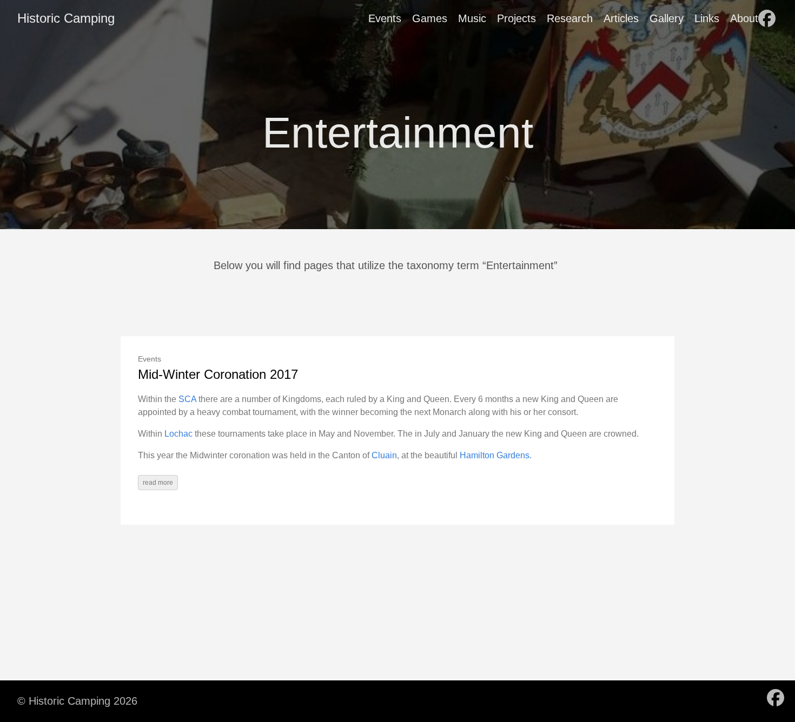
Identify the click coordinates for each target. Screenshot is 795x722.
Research (570, 18)
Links (706, 18)
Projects (516, 18)
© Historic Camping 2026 (77, 701)
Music (472, 18)
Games (429, 18)
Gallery (667, 18)
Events (384, 18)
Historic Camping (66, 18)
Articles (621, 18)
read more (158, 482)
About (744, 18)
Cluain (384, 455)
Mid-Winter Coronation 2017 (218, 374)
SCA (187, 399)
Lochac (178, 433)
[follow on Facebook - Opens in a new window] (767, 18)
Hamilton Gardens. (496, 455)
